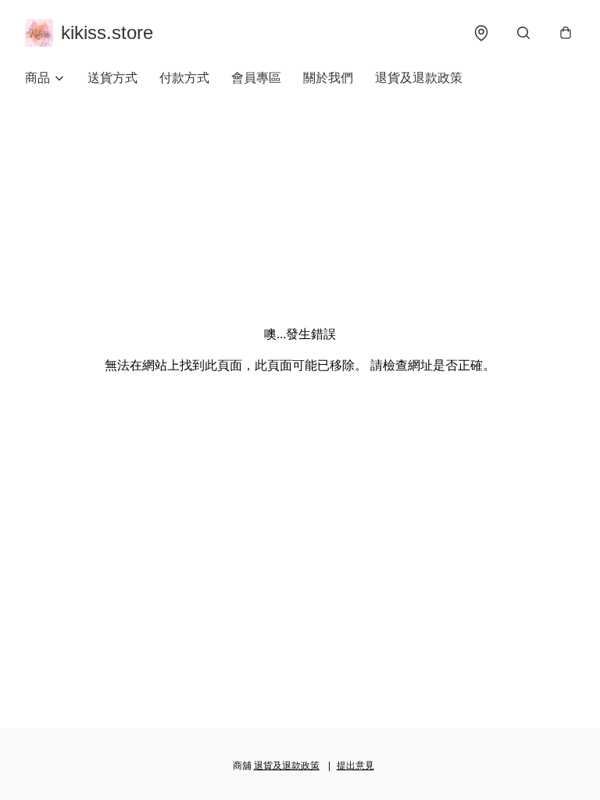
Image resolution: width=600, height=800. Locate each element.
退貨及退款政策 (418, 77)
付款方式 (184, 77)
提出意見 (355, 765)
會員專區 (256, 77)
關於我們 (328, 77)
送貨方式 (113, 77)
